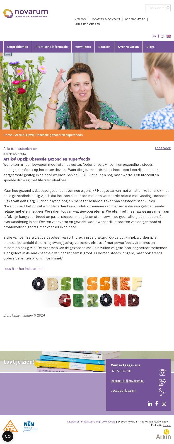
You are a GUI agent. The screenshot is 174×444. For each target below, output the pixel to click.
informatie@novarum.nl (127, 381)
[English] (168, 36)
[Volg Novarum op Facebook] (158, 36)
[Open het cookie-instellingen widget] (7, 436)
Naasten (104, 47)
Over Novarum (128, 47)
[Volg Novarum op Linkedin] (154, 36)
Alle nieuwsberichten (20, 148)
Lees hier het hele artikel (23, 268)
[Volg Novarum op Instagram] (162, 36)
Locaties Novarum (123, 391)
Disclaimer (73, 421)
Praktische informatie (52, 47)
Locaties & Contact (105, 19)
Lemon (167, 425)
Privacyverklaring (90, 421)
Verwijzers (83, 47)
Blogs (150, 47)
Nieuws (80, 19)
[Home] (26, 14)
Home (7, 135)
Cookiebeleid (109, 421)
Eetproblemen (17, 47)
